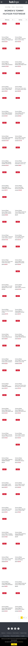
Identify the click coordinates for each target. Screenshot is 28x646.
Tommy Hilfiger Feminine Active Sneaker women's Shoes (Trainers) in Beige (20, 436)
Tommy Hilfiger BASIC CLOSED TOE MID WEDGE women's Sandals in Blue (7, 584)
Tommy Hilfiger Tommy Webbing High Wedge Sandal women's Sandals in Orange (7, 411)
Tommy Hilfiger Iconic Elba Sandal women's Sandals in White (7, 361)
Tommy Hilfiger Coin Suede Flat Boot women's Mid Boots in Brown (20, 139)
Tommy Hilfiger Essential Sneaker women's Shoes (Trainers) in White (20, 485)
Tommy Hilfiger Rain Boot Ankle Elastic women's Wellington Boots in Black (7, 510)
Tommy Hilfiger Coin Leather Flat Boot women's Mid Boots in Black (20, 361)
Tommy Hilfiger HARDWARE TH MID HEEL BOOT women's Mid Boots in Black (7, 139)
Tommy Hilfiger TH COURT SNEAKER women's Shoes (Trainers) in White (7, 287)
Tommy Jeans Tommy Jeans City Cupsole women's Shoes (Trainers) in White (20, 89)
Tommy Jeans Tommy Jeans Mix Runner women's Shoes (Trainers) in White (20, 386)
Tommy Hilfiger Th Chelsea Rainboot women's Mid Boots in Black (7, 535)
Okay (14, 644)
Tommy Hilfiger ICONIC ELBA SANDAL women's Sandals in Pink (6, 485)
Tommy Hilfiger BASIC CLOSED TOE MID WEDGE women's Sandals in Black (20, 337)
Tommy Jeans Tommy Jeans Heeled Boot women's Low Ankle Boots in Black (20, 163)
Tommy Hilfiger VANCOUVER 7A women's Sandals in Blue (20, 287)
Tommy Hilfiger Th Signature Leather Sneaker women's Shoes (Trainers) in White (7, 238)
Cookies (23, 635)
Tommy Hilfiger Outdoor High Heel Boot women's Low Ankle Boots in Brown (7, 213)
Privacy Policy (6, 635)
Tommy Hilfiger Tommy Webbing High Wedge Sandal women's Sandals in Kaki (20, 64)
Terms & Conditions (15, 635)
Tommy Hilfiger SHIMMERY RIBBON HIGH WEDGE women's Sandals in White (7, 609)
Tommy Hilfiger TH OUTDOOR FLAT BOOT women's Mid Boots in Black (20, 609)
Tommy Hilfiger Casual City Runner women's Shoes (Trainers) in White (20, 40)
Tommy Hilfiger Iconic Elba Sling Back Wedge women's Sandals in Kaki (7, 436)
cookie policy (20, 641)
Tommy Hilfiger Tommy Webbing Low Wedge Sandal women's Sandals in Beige (7, 40)
